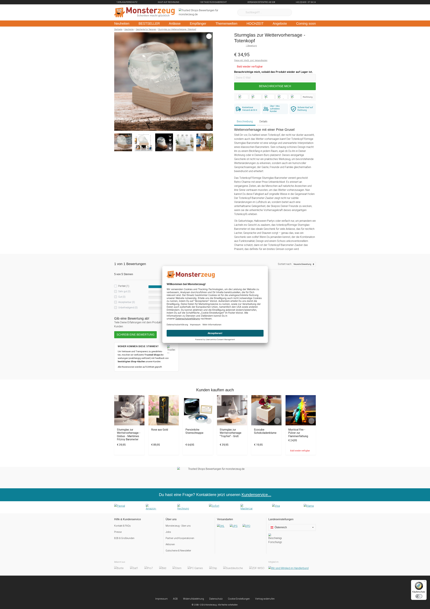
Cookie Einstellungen (239, 598)
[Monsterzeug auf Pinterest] (221, 586)
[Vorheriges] (118, 81)
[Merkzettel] (299, 12)
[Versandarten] (240, 528)
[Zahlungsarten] (215, 507)
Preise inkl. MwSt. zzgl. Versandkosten (250, 60)
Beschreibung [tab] (245, 121)
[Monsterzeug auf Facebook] (208, 586)
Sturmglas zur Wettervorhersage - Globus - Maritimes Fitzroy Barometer (128, 434)
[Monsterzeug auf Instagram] (195, 586)
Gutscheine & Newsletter (178, 550)
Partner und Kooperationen (180, 538)
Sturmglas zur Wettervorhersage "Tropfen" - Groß (230, 433)
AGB (175, 598)
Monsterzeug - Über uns (178, 525)
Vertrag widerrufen (265, 598)
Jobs (168, 532)
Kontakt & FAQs (122, 525)
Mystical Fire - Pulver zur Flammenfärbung (298, 433)
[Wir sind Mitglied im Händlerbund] (288, 568)
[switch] (419, 596)
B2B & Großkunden (124, 538)
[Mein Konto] (309, 12)
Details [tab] (263, 121)
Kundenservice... (256, 494)
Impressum (161, 598)
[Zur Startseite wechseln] (144, 12)
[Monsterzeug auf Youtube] (235, 586)
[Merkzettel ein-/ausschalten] (208, 126)
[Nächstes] (209, 81)
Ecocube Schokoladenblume (265, 431)
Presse (118, 532)
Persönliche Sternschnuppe (194, 431)
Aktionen (170, 544)
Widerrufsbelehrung (193, 598)
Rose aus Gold (159, 429)
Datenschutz (216, 598)
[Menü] (425, 582)
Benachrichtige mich (275, 86)
